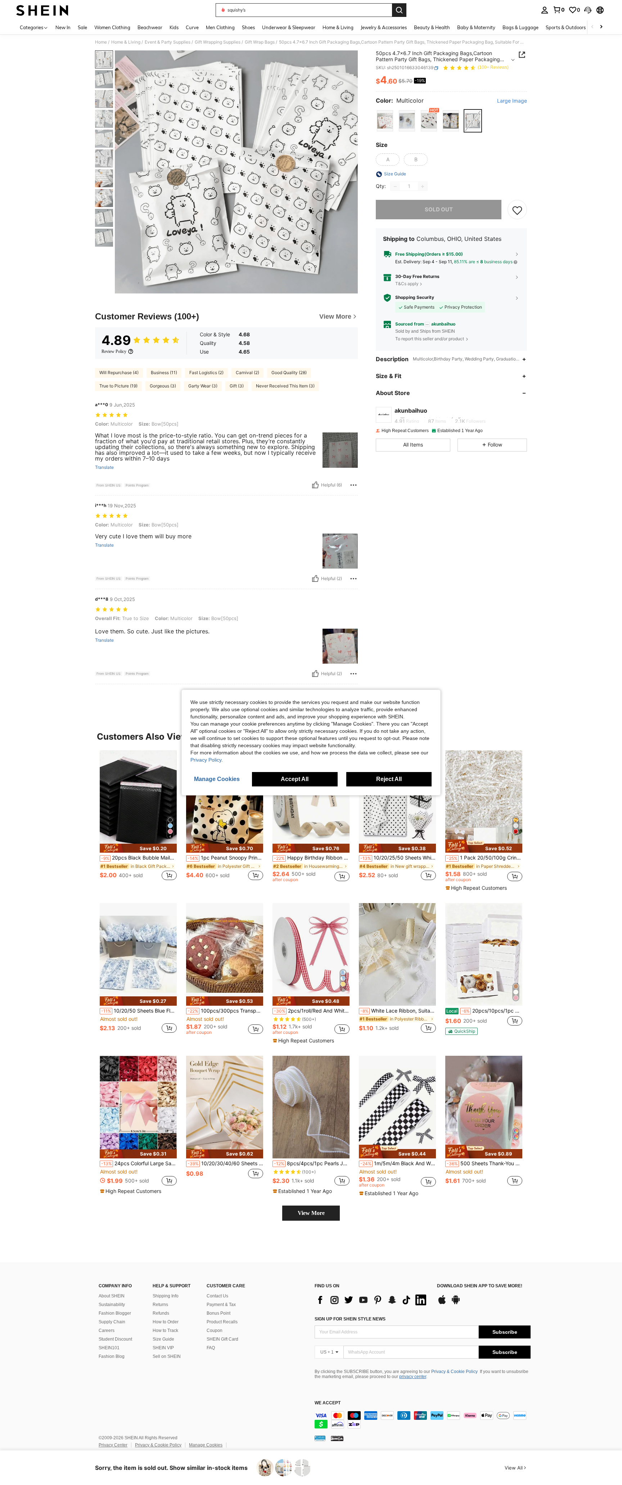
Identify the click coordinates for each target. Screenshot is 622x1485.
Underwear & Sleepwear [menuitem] (288, 27)
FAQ (211, 1347)
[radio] (385, 121)
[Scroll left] (592, 27)
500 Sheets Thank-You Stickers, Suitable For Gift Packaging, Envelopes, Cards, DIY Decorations (484, 1163)
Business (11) (164, 372)
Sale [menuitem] (82, 27)
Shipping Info (166, 1295)
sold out (439, 209)
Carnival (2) (247, 372)
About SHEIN (112, 1295)
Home (101, 42)
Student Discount (115, 1339)
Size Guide (163, 1339)
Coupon (214, 1330)
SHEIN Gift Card (222, 1339)
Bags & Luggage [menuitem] (520, 27)
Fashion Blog (112, 1356)
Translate (104, 467)
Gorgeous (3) (163, 386)
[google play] (456, 1303)
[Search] (399, 10)
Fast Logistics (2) (206, 372)
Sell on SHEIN (167, 1356)
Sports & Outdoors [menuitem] (566, 27)
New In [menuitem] (63, 27)
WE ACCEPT (328, 1403)
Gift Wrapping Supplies (217, 42)
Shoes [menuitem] (248, 27)
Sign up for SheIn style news (350, 1319)
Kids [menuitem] (174, 27)
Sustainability (112, 1304)
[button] (587, 10)
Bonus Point (218, 1313)
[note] (138, 848)
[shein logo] (42, 10)
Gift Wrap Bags (260, 42)
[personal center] (544, 10)
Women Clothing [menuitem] (112, 27)
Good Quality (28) (289, 372)
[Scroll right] (601, 27)
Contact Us (217, 1295)
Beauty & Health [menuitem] (432, 27)
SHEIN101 (109, 1347)
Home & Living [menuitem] (338, 27)
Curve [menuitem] (192, 27)
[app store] (442, 1303)
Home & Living (125, 42)
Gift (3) (237, 386)
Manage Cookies (205, 1445)
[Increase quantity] (422, 186)
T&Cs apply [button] (407, 283)
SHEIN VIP (163, 1347)
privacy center (412, 1376)
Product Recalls (222, 1321)
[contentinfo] (423, 1419)
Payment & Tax (221, 1304)
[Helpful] (315, 485)
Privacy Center (113, 1445)
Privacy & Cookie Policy (454, 1371)
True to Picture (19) (118, 386)
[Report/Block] (353, 485)
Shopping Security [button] (414, 297)
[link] (559, 9)
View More (311, 1213)
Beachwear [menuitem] (150, 27)
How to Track (165, 1330)
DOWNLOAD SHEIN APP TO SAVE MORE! (479, 1286)
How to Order (166, 1321)
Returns (160, 1304)
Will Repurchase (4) (119, 372)
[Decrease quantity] (395, 186)
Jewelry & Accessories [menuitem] (384, 27)
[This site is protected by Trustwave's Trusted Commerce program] (320, 1438)
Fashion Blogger (115, 1313)
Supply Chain (112, 1321)
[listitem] (138, 819)
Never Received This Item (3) (285, 386)
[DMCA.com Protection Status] (337, 1438)
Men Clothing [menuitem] (220, 27)
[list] (372, 1300)
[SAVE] (517, 210)
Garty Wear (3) (202, 386)
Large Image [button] (512, 101)
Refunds (161, 1313)
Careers (106, 1330)
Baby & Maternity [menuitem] (476, 27)
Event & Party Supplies (167, 42)
